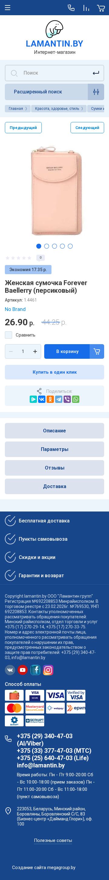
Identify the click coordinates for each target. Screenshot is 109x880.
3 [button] (54, 246)
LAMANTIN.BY (54, 44)
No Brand (15, 309)
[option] (54, 189)
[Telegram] (58, 399)
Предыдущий (23, 127)
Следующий (87, 127)
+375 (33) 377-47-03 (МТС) (54, 750)
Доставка (54, 486)
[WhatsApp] (75, 399)
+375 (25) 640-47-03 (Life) (53, 758)
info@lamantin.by (41, 765)
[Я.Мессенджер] (33, 399)
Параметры (54, 449)
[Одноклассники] (50, 399)
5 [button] (70, 246)
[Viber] (67, 399)
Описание (54, 431)
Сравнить (25, 335)
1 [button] (38, 246)
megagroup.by (61, 867)
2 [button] (46, 246)
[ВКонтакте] (41, 399)
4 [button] (62, 246)
